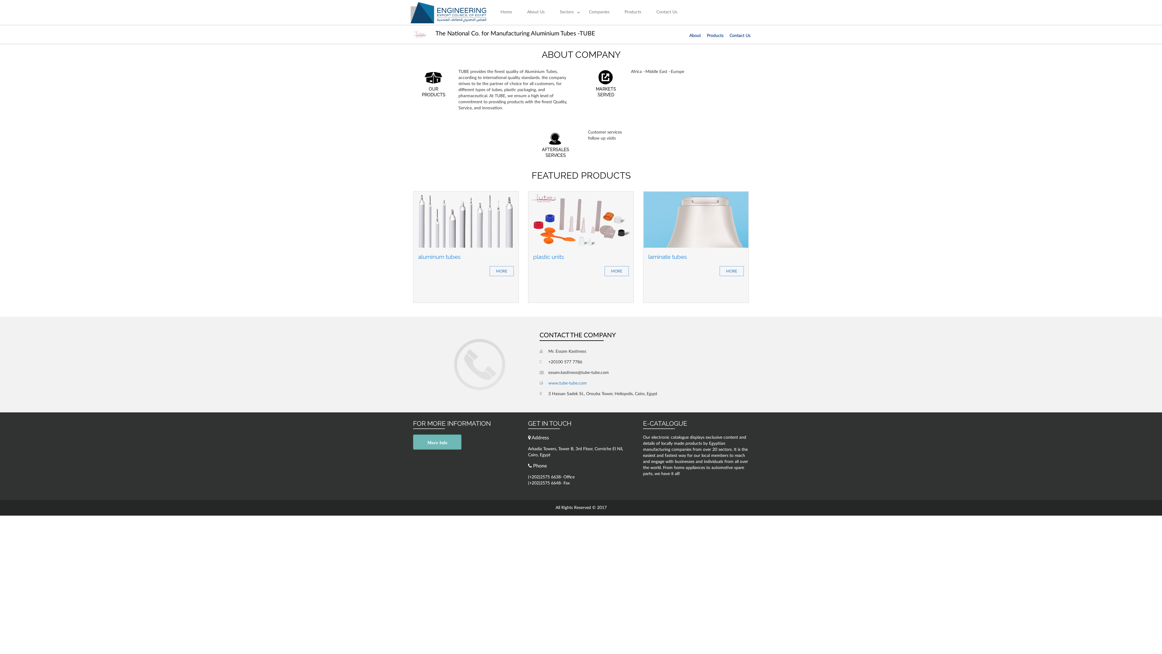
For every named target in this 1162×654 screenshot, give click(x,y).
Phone (539, 466)
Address (540, 437)
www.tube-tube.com (567, 383)
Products (633, 12)
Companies (599, 12)
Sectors (567, 12)
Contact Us (666, 12)
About (695, 36)
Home (506, 12)
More (501, 271)
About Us (536, 12)
